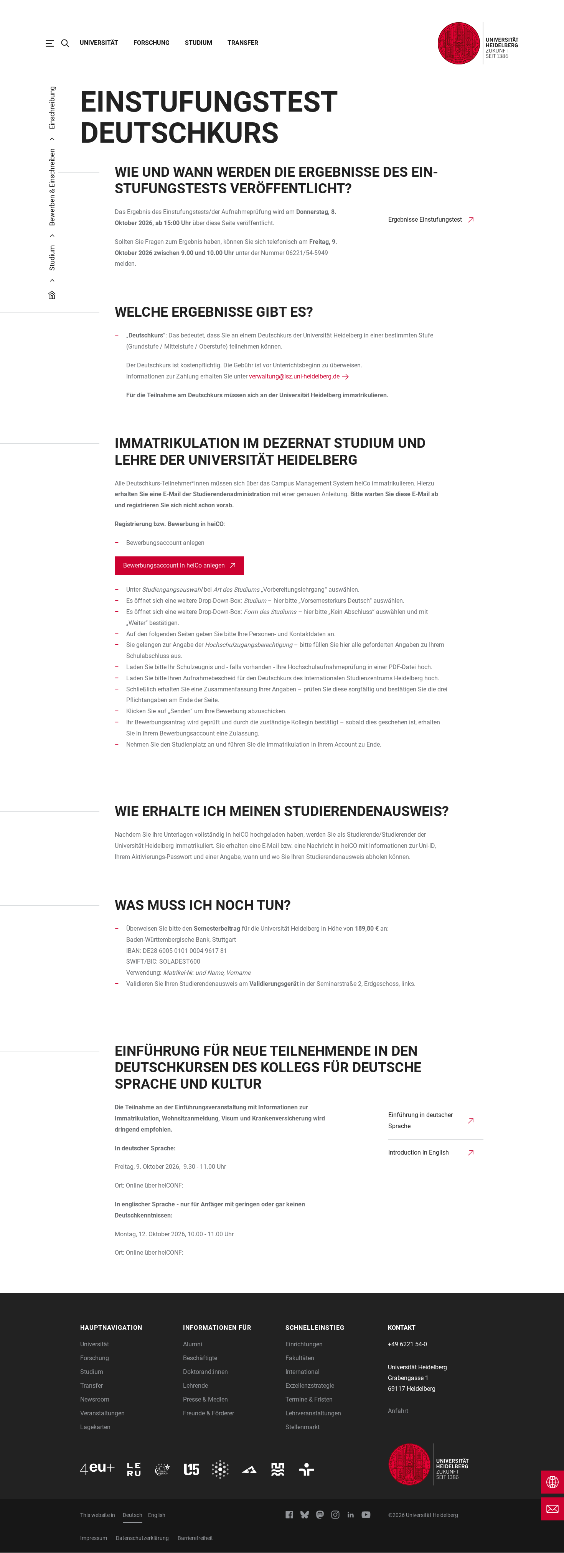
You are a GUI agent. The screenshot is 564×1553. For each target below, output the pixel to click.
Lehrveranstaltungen (313, 1413)
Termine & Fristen (309, 1399)
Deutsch (132, 1515)
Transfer (243, 42)
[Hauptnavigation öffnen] (53, 43)
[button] (127, 1328)
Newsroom (94, 1399)
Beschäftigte (200, 1358)
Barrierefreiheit (195, 1538)
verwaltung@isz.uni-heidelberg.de (294, 376)
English (156, 1515)
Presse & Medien (205, 1399)
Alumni (192, 1344)
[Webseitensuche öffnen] (69, 43)
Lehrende (195, 1385)
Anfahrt (398, 1411)
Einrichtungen (304, 1344)
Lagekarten (95, 1427)
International (302, 1371)
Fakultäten (299, 1358)
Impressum (93, 1538)
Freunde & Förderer (208, 1413)
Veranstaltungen (102, 1413)
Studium (198, 42)
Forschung (152, 42)
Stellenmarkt (302, 1427)
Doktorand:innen (205, 1371)
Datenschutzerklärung (142, 1538)
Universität (99, 42)
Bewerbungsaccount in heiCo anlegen (174, 565)
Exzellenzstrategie (309, 1385)
